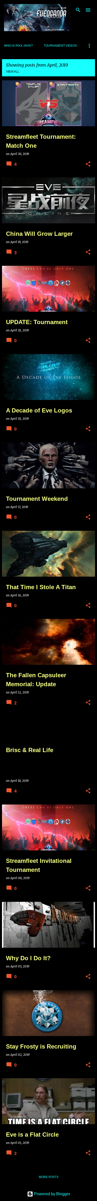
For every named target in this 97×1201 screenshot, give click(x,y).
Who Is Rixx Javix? (18, 45)
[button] (88, 164)
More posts (48, 1177)
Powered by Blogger (51, 1194)
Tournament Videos (60, 45)
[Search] (78, 10)
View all (12, 71)
